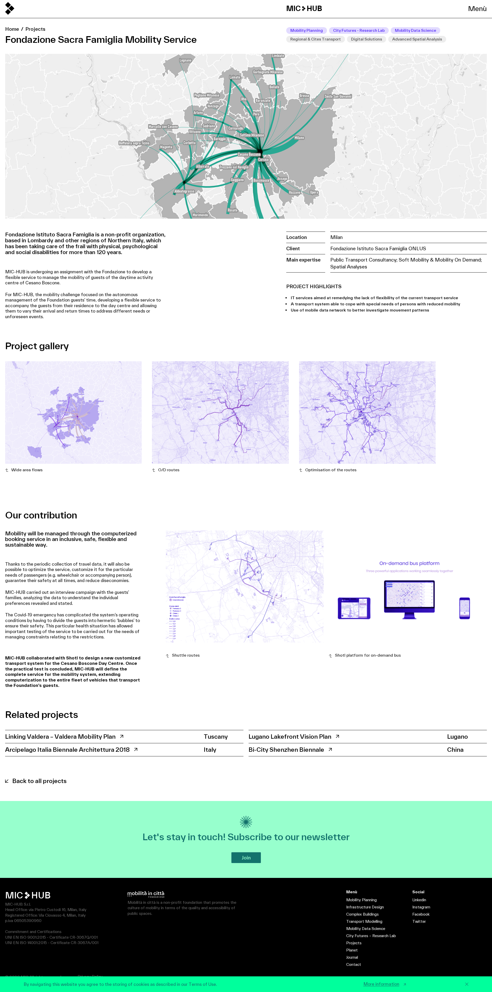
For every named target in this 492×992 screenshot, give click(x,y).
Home (12, 29)
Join (246, 857)
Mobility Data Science (365, 928)
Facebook (420, 914)
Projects (35, 29)
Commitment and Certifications (33, 931)
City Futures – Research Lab (371, 936)
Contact (353, 964)
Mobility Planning (361, 900)
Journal (352, 957)
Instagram (421, 907)
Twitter (419, 921)
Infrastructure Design (365, 907)
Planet (352, 950)
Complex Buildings (362, 914)
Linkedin (419, 900)
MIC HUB (304, 8)
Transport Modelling (364, 921)
